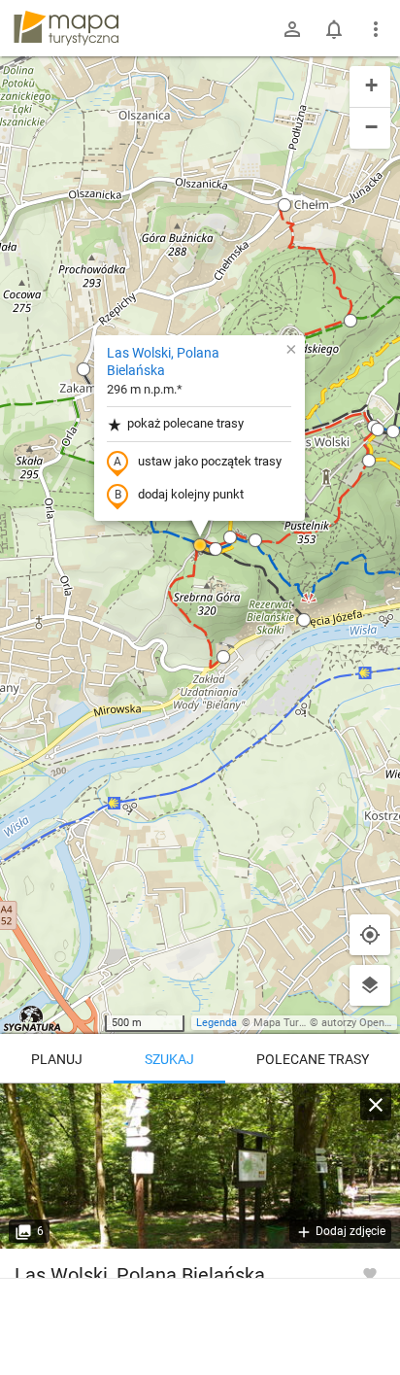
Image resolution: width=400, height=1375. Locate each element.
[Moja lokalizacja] (370, 934)
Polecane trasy (312, 1059)
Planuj (57, 1059)
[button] (83, 369)
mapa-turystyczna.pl (66, 28)
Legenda (216, 1022)
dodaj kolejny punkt (191, 494)
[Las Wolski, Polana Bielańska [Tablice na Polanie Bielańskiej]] (200, 1166)
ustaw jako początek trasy (210, 461)
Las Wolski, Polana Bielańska (163, 361)
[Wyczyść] (375, 1104)
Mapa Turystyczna (297, 1022)
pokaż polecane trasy (185, 423)
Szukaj (169, 1059)
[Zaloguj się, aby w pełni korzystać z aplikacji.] (369, 1273)
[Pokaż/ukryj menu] (375, 29)
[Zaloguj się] (292, 29)
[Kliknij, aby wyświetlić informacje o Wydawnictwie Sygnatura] (32, 1018)
